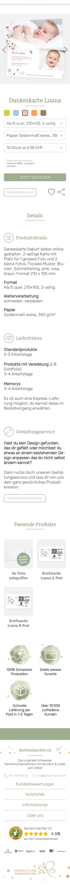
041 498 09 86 (18, 775)
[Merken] (51, 192)
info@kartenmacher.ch (51, 775)
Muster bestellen (20, 192)
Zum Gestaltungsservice (24, 498)
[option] (35, 49)
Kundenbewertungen (35, 784)
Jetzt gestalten (35, 177)
